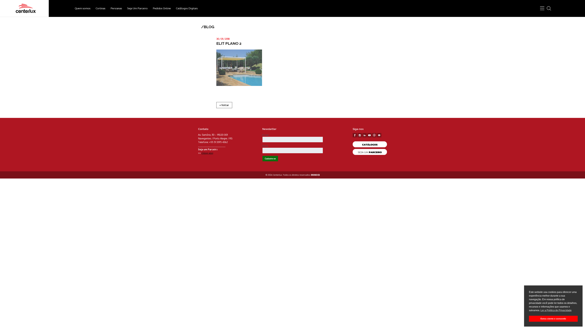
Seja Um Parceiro (137, 8)
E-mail (265, 135)
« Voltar (224, 105)
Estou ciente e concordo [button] (553, 318)
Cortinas (100, 8)
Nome (265, 146)
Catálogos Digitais (187, 8)
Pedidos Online (162, 8)
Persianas (116, 8)
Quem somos (82, 8)
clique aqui (207, 153)
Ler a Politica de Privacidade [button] (556, 310)
